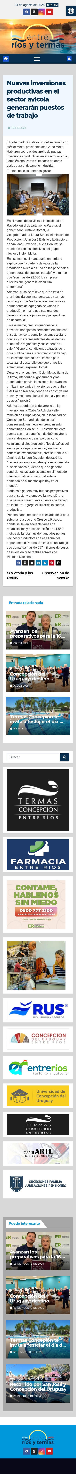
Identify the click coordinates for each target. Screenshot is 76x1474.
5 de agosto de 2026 (27, 1352)
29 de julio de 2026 (27, 1396)
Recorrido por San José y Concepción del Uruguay (38, 1386)
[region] (38, 800)
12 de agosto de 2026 (28, 1308)
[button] (71, 11)
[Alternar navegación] (37, 58)
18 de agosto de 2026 (28, 1263)
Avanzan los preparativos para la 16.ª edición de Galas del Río (37, 636)
